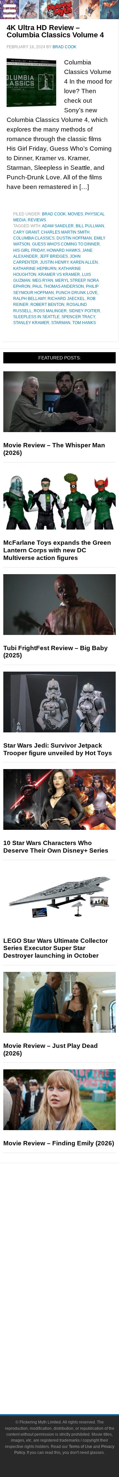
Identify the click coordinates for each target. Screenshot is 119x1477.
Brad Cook (54, 214)
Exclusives (73, 1257)
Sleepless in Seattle (36, 316)
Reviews (37, 220)
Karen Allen (84, 262)
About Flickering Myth (72, 1357)
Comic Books (73, 1302)
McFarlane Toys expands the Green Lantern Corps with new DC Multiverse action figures (57, 550)
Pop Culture (73, 1269)
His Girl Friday (29, 250)
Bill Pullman (90, 226)
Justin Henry (54, 262)
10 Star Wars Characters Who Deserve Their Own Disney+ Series (55, 846)
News (73, 1202)
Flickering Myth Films (73, 1336)
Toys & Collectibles (73, 1325)
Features (73, 1225)
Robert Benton (47, 304)
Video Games (72, 1313)
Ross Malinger (50, 311)
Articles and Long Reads (73, 1234)
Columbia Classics (34, 238)
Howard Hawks (63, 250)
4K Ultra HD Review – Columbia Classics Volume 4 (55, 31)
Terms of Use (80, 1446)
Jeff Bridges (54, 256)
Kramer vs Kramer (59, 274)
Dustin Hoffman (74, 238)
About (72, 1348)
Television (73, 1290)
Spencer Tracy (78, 316)
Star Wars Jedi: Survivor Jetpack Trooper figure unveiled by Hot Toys (57, 749)
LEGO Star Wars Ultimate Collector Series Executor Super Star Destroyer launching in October (55, 948)
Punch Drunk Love (77, 292)
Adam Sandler (58, 226)
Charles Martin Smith (65, 232)
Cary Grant (26, 232)
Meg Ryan (42, 280)
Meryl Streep (70, 280)
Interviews (73, 1246)
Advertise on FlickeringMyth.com (72, 1369)
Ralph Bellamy (29, 298)
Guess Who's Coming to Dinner (66, 244)
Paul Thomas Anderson (58, 286)
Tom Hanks (84, 322)
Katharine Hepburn (35, 268)
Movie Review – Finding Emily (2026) (58, 1143)
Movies (75, 214)
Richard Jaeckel (66, 298)
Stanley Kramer (31, 322)
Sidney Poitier (84, 311)
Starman (60, 322)
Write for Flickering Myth (73, 1380)
